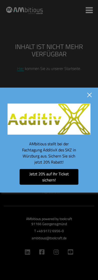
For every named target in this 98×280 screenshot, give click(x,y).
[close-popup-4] (89, 95)
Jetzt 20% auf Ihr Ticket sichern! (49, 177)
